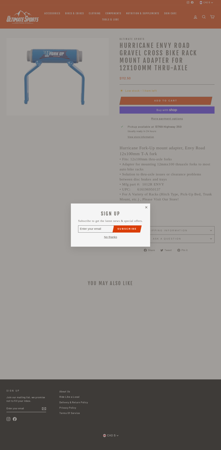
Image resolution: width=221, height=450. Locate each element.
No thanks (110, 237)
